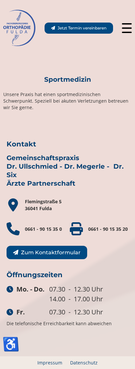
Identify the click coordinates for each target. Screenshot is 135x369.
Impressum (49, 363)
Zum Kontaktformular (51, 252)
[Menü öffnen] (127, 28)
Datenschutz (84, 363)
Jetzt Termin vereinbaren (82, 27)
